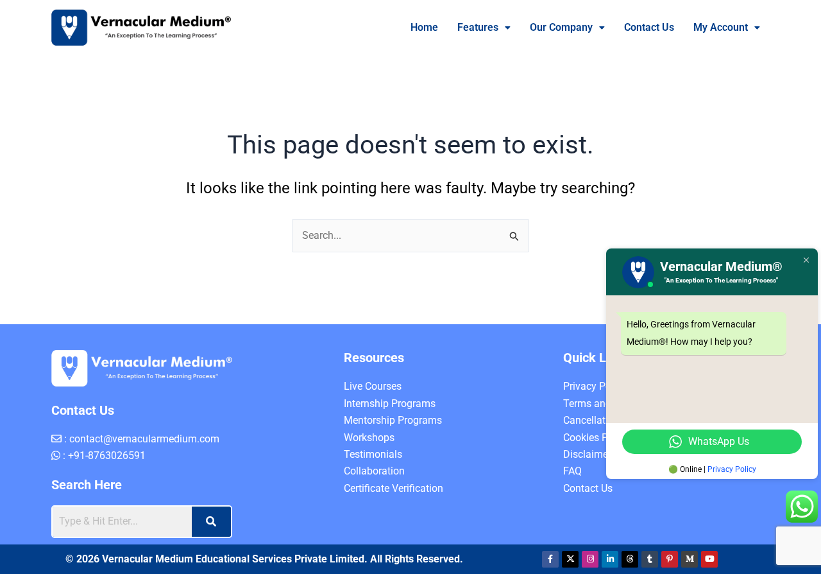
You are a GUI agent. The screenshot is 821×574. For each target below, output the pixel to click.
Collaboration (374, 471)
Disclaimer (587, 454)
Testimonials (373, 454)
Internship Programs (390, 403)
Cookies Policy (596, 437)
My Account (720, 27)
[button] (484, 27)
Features (477, 27)
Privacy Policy (595, 386)
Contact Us (649, 27)
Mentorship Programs (393, 420)
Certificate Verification (393, 488)
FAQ (572, 471)
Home (424, 27)
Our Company (561, 27)
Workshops (369, 437)
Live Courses (373, 386)
